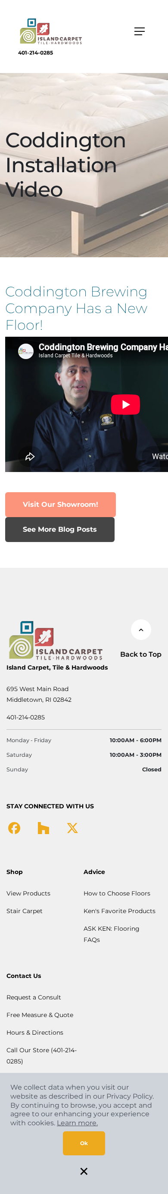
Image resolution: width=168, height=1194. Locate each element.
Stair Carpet (24, 911)
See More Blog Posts (60, 529)
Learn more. (77, 1123)
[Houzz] (43, 827)
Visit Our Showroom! (60, 504)
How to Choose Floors (117, 893)
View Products (28, 893)
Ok (84, 1143)
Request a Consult (33, 997)
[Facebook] (14, 827)
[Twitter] (72, 827)
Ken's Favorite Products (120, 911)
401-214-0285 (35, 52)
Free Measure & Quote (39, 1015)
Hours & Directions (34, 1032)
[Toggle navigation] (139, 31)
